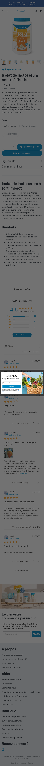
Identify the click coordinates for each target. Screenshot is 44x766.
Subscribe (11, 386)
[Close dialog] (42, 373)
